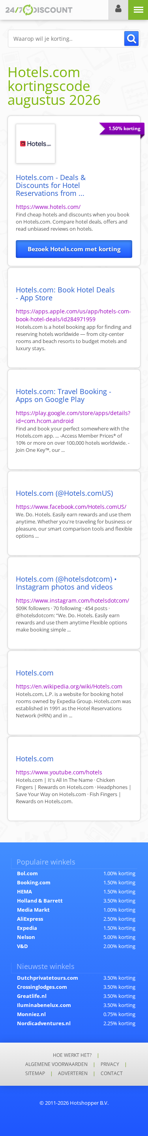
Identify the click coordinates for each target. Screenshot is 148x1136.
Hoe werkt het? (72, 1055)
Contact (112, 1073)
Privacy (110, 1064)
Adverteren (73, 1073)
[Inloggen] (118, 10)
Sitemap (35, 1073)
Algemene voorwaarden (56, 1064)
